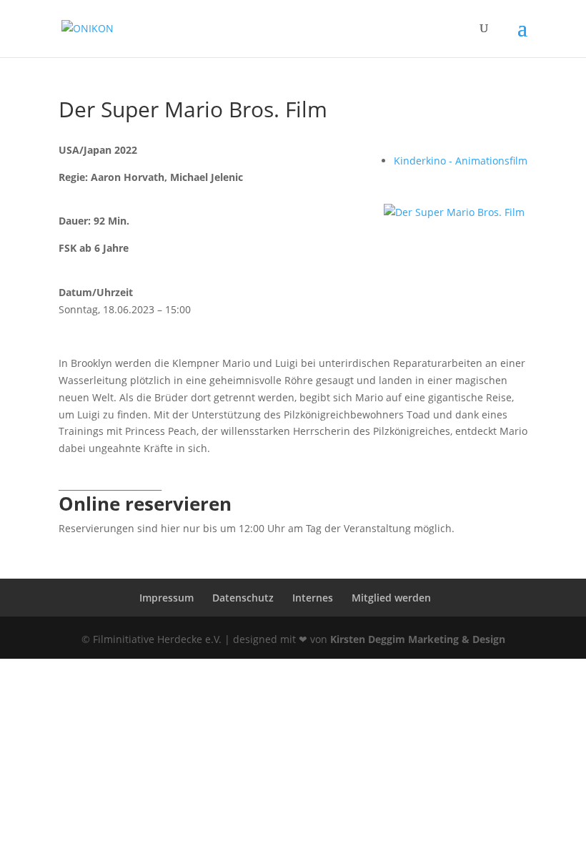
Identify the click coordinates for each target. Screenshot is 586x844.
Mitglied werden (391, 597)
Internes (312, 597)
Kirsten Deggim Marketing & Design (417, 639)
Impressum (166, 597)
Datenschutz (243, 597)
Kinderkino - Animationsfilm (460, 160)
